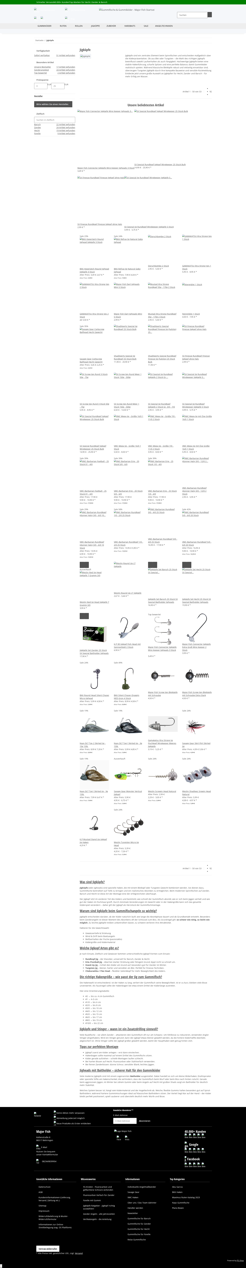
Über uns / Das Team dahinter (142, 1202)
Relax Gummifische (137, 1239)
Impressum (44, 1211)
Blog (72, 19)
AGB (41, 1192)
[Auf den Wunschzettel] (86, 565)
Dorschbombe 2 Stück (158, 265)
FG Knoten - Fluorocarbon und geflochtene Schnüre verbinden (98, 1188)
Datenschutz (45, 1186)
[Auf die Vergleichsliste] (82, 565)
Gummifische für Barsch (139, 1218)
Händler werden (135, 1208)
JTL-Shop (240, 1260)
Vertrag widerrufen (48, 1248)
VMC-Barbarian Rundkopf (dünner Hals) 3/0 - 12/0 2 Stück (194, 491)
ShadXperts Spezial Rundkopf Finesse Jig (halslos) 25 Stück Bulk (162, 359)
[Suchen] (210, 14)
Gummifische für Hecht (139, 1229)
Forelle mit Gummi (92, 1200)
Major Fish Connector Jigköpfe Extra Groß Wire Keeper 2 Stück (196, 647)
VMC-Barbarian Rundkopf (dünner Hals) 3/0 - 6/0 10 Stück (92, 545)
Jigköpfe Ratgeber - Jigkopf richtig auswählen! (99, 1207)
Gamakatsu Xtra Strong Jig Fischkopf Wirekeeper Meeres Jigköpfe (162, 743)
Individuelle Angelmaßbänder (142, 1186)
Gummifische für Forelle (139, 1234)
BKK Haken (177, 1192)
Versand (79, 1253)
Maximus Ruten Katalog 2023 (186, 1197)
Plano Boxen (178, 1208)
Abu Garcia (177, 1186)
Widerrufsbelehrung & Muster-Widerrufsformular (53, 1218)
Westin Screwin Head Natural (162, 791)
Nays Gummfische (180, 1202)
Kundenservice (47, 10)
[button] (179, 10)
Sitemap (42, 1205)
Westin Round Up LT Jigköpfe (127, 593)
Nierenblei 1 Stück (191, 313)
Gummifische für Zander (139, 1223)
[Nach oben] (1, 1266)
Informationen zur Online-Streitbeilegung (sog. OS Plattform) (55, 1226)
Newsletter (133, 1213)
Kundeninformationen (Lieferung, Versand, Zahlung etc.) (54, 1199)
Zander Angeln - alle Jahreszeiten (99, 1214)
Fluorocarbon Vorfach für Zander (98, 1195)
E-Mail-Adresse (120, 1115)
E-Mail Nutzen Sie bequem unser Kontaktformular (47, 1151)
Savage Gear (133, 1192)
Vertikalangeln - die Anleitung (97, 1219)
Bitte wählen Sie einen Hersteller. (52, 104)
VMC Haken (133, 1197)
